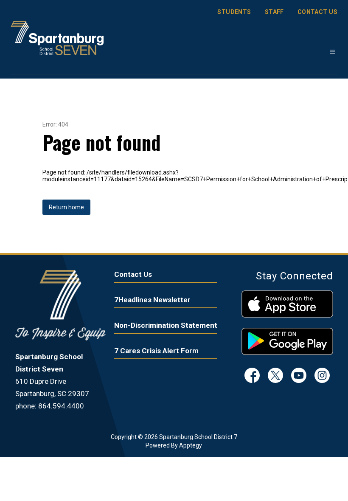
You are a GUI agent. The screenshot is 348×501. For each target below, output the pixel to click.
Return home (66, 207)
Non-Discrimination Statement (165, 325)
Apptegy (190, 445)
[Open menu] (332, 52)
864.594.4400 (61, 406)
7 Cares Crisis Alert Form (156, 350)
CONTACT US (317, 11)
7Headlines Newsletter (152, 300)
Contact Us (133, 274)
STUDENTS (234, 11)
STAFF (274, 11)
